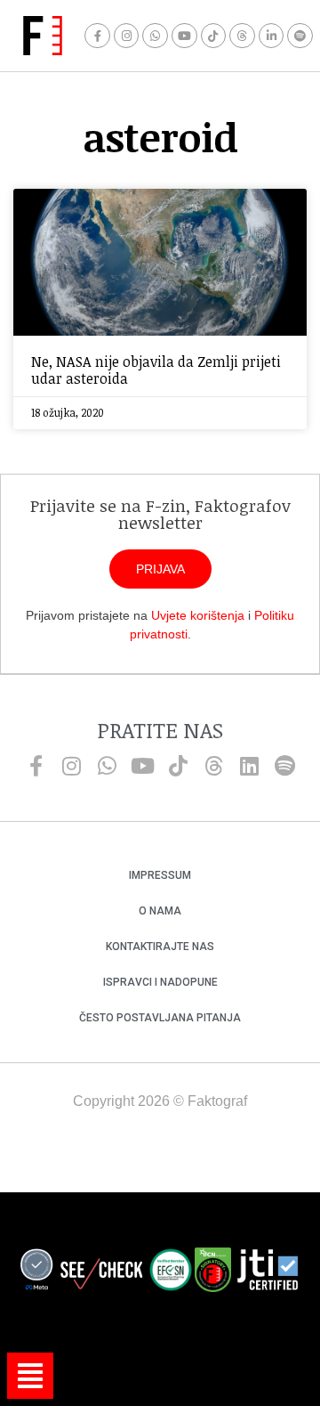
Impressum (160, 875)
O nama (160, 911)
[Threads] (242, 36)
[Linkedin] (249, 765)
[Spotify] (300, 36)
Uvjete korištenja (197, 615)
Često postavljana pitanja (160, 1018)
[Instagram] (127, 36)
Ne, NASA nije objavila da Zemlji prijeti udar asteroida (156, 370)
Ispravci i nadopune (160, 982)
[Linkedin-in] (271, 36)
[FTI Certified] (267, 1272)
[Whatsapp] (155, 36)
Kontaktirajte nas (160, 946)
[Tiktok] (214, 36)
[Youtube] (184, 36)
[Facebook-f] (97, 36)
